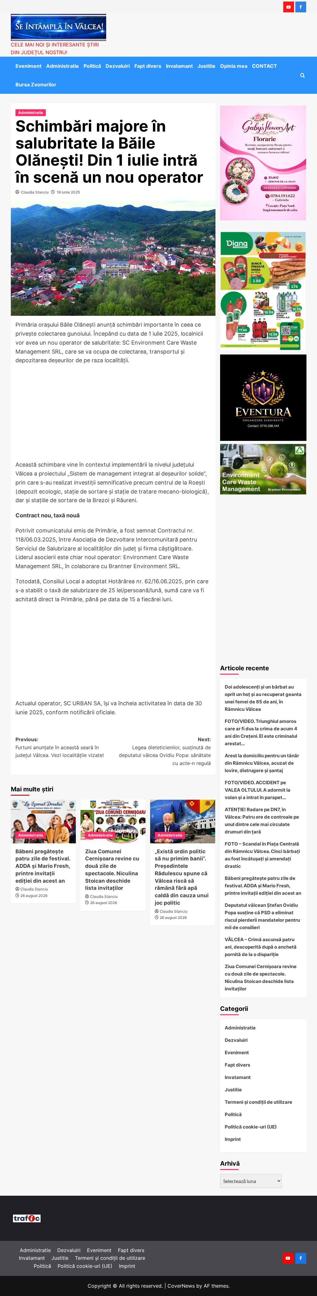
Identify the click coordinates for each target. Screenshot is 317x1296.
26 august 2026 (33, 895)
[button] (302, 75)
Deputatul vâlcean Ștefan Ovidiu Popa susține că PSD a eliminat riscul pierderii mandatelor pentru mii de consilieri (262, 916)
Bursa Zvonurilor (35, 84)
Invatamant (179, 66)
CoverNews (181, 1286)
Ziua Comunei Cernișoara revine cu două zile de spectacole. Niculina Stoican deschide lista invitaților (261, 977)
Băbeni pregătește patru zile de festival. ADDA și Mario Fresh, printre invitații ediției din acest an (42, 866)
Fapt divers (147, 66)
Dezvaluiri (118, 66)
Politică (92, 66)
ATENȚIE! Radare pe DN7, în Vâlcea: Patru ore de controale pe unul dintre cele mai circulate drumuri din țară (262, 821)
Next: (165, 751)
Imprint (233, 1139)
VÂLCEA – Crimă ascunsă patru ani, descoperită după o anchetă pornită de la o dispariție (261, 947)
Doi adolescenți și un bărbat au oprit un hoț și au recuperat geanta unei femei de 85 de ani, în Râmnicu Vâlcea (263, 698)
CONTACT (264, 66)
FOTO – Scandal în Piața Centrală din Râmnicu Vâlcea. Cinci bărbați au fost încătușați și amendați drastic (262, 855)
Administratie (62, 66)
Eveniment (28, 66)
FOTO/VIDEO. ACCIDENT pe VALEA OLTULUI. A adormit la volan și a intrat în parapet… (257, 790)
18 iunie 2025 (68, 192)
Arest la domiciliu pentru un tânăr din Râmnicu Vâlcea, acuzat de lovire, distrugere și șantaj (262, 763)
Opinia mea (233, 66)
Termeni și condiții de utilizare (258, 1102)
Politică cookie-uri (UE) (251, 1127)
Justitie (206, 66)
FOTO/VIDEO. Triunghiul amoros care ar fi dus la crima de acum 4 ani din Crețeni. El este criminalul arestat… (261, 732)
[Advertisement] (113, 414)
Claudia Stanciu (35, 192)
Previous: (59, 747)
